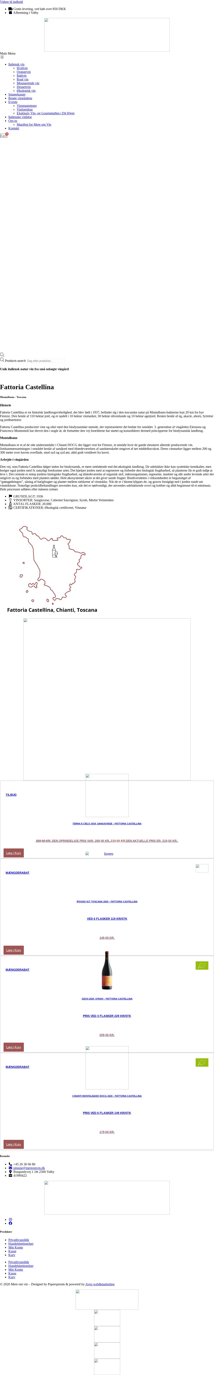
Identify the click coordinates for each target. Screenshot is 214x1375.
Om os (12, 120)
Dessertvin (24, 87)
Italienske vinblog (20, 117)
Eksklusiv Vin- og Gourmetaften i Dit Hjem (45, 113)
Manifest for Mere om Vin (34, 124)
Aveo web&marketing (100, 1284)
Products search (16, 360)
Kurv (11, 1255)
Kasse (12, 1251)
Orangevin (24, 72)
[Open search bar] (2, 355)
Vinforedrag (25, 109)
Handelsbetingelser (20, 1243)
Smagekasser (16, 94)
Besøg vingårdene (20, 98)
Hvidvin (22, 68)
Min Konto (15, 1247)
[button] (107, 55)
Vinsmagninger (27, 105)
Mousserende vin (28, 83)
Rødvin (22, 75)
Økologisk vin (26, 90)
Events (12, 102)
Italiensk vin (16, 64)
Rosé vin (22, 79)
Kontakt (13, 128)
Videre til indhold (11, 2)
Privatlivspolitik (18, 1240)
